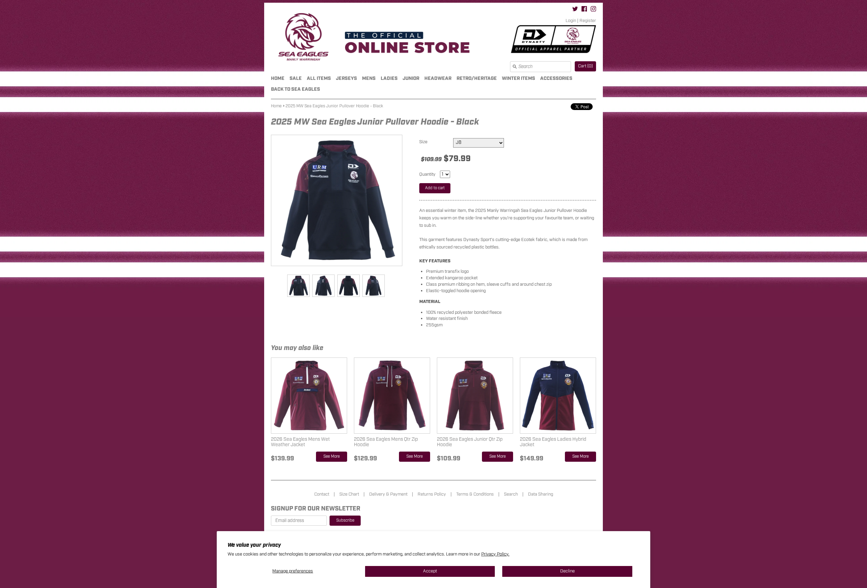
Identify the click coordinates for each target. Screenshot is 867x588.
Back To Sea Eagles (295, 89)
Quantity (427, 174)
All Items (319, 78)
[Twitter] (575, 10)
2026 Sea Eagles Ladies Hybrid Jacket (553, 442)
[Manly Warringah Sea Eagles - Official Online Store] (433, 37)
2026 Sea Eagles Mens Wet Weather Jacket (300, 442)
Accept (430, 571)
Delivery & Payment (388, 494)
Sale (296, 78)
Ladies (389, 78)
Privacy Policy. (495, 554)
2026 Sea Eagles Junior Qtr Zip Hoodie (470, 442)
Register (587, 21)
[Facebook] (584, 10)
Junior (411, 78)
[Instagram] (593, 10)
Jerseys (346, 78)
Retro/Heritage (477, 78)
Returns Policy (432, 494)
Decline (567, 571)
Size (423, 142)
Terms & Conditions (475, 494)
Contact (321, 494)
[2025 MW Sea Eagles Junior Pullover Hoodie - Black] (298, 286)
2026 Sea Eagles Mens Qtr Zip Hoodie (386, 442)
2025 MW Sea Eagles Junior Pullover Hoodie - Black (334, 106)
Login (571, 21)
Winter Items (518, 78)
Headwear (437, 78)
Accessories (556, 78)
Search (511, 494)
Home (277, 78)
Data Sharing (540, 494)
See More (331, 456)
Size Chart (349, 494)
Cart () (585, 66)
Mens (369, 78)
